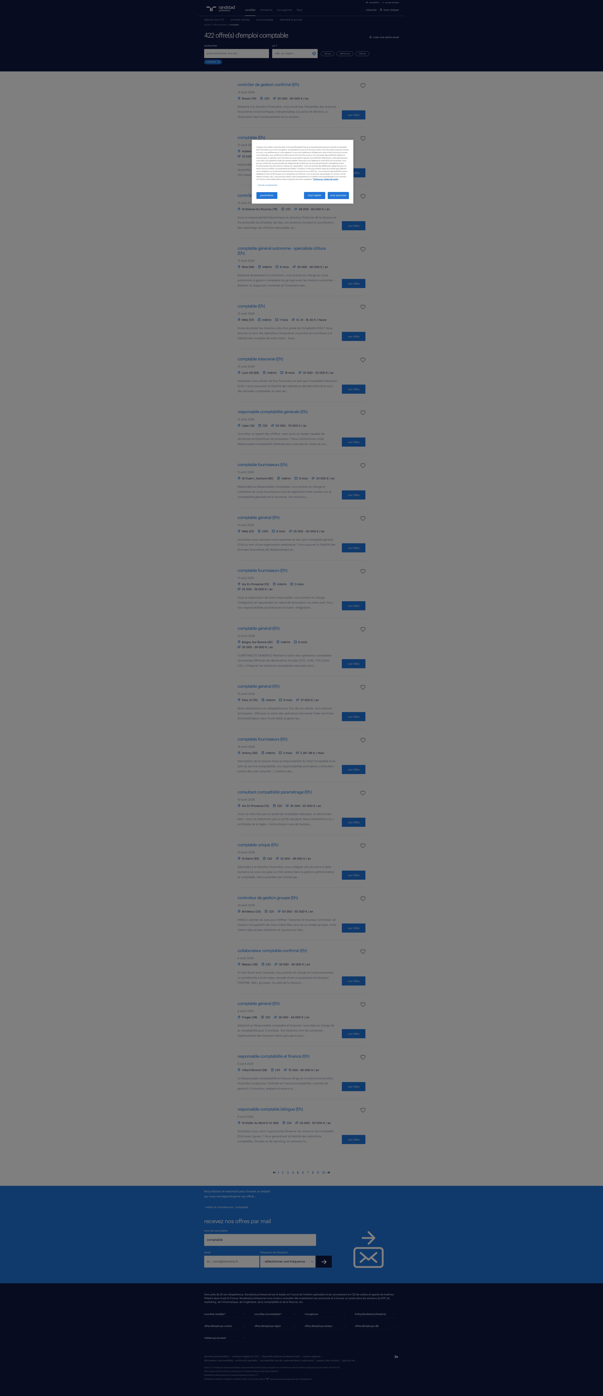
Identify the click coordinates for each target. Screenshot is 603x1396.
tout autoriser (338, 195)
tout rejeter (314, 195)
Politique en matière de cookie (325, 179)
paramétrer (267, 195)
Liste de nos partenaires (267, 185)
